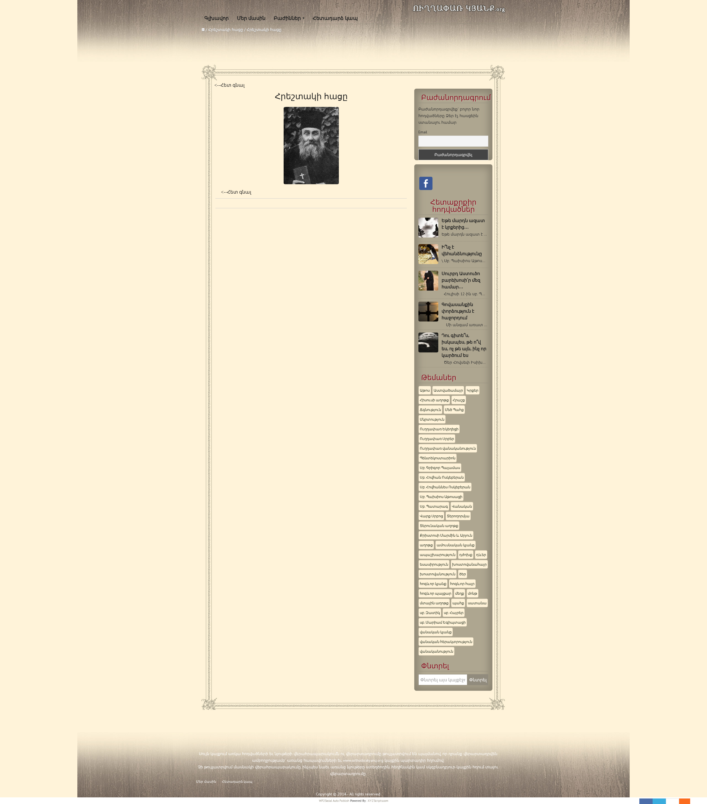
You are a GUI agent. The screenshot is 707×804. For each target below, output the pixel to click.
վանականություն (436, 651)
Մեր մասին (251, 18)
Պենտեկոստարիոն (437, 458)
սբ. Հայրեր (453, 612)
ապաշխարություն (437, 554)
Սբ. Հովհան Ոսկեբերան (442, 477)
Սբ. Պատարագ (434, 506)
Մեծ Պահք (454, 409)
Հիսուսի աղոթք (434, 400)
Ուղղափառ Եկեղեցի (439, 429)
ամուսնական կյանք (455, 545)
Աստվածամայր (448, 390)
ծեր (462, 574)
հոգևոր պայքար (435, 593)
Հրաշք (459, 400)
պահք (458, 603)
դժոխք (465, 554)
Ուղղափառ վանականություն (448, 448)
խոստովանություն (437, 574)
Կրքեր (472, 390)
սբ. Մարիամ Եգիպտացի (443, 622)
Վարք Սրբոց (431, 516)
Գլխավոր (216, 18)
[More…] (682, 801)
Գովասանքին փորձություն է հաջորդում (458, 311)
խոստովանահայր (469, 564)
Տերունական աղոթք (439, 525)
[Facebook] (646, 801)
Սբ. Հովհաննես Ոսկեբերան (445, 487)
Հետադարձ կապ (335, 18)
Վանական (462, 506)
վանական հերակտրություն (446, 641)
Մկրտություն (432, 419)
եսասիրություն (434, 564)
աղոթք (426, 545)
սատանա (477, 603)
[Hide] (687, 801)
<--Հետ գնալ (229, 85)
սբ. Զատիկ (430, 612)
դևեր (481, 554)
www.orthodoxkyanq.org (363, 760)
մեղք (459, 593)
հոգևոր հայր (462, 583)
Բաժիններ (287, 18)
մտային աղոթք (434, 603)
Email (422, 132)
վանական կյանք (436, 632)
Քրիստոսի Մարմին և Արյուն (446, 535)
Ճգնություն (430, 409)
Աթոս (425, 390)
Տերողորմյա (458, 516)
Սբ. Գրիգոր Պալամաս (440, 467)
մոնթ (472, 593)
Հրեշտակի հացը (225, 29)
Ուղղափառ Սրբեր (437, 438)
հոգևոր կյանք (433, 583)
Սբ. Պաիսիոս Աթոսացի (441, 496)
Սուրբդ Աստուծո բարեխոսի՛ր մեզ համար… (461, 280)
